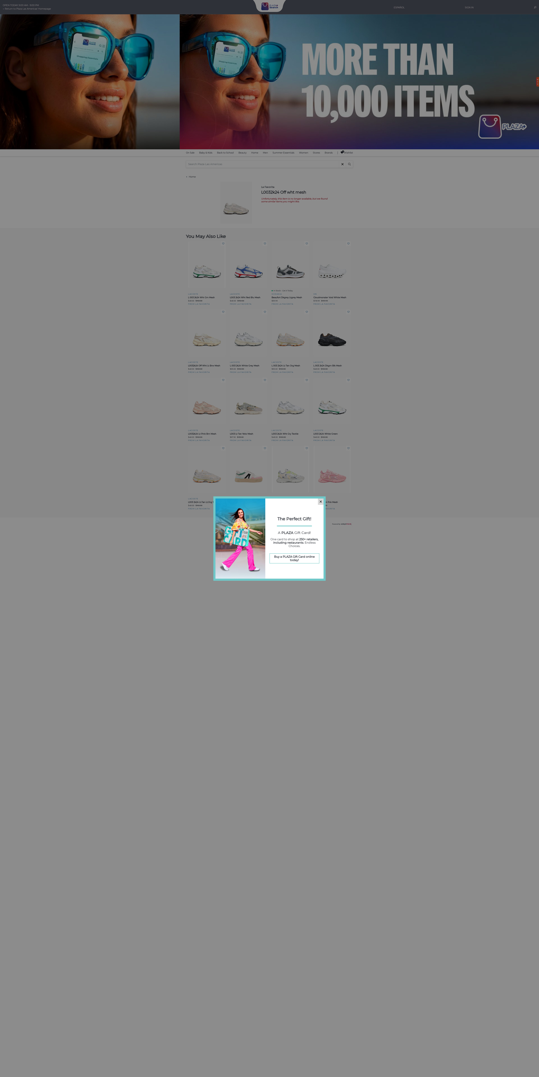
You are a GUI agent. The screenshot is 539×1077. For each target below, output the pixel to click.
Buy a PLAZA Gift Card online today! (294, 558)
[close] (321, 502)
